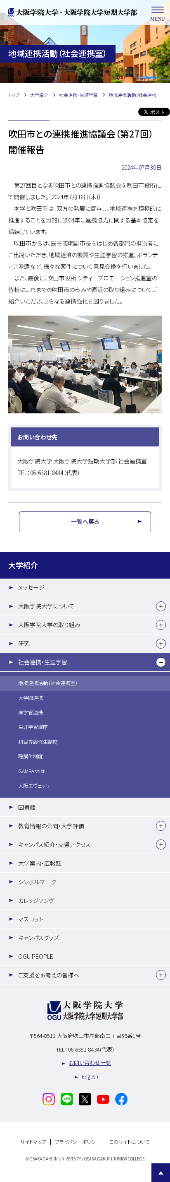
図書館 (26, 807)
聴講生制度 (30, 756)
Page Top (160, 1172)
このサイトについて (129, 1142)
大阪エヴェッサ (34, 785)
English (90, 1076)
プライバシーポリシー (77, 1142)
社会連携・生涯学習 (42, 662)
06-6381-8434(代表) (91, 1049)
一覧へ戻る (85, 521)
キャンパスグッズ (38, 938)
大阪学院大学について (46, 606)
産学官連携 (30, 712)
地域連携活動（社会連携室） (48, 683)
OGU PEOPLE (35, 956)
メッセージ (31, 587)
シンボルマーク (37, 882)
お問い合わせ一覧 (90, 1062)
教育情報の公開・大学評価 (51, 826)
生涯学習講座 (33, 727)
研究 (24, 643)
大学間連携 (30, 698)
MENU (157, 19)
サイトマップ (33, 1142)
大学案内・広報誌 (39, 863)
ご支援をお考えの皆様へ (48, 975)
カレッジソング (36, 900)
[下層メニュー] (161, 606)
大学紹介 (23, 565)
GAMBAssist (31, 771)
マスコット (30, 919)
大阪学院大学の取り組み (49, 624)
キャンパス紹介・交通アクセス (54, 844)
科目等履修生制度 (38, 741)
